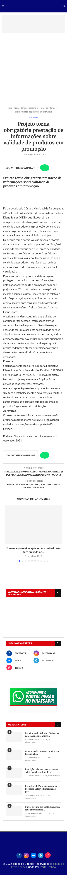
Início (9, 108)
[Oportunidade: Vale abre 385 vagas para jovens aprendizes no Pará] (14, 737)
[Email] (33, 855)
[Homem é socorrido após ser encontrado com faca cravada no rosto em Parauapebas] (33, 524)
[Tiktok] (47, 855)
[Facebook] (19, 855)
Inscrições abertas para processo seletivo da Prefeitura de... (41, 770)
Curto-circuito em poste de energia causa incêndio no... (42, 808)
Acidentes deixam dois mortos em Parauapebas (42, 752)
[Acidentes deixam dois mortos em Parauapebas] (14, 755)
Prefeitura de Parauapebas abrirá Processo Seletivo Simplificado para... (41, 789)
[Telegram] (40, 855)
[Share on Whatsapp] (44, 167)
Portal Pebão (48, 867)
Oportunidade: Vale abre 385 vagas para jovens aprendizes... (42, 734)
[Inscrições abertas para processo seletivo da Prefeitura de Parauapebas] (14, 773)
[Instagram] (26, 855)
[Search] (63, 6)
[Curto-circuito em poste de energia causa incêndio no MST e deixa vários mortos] (14, 811)
